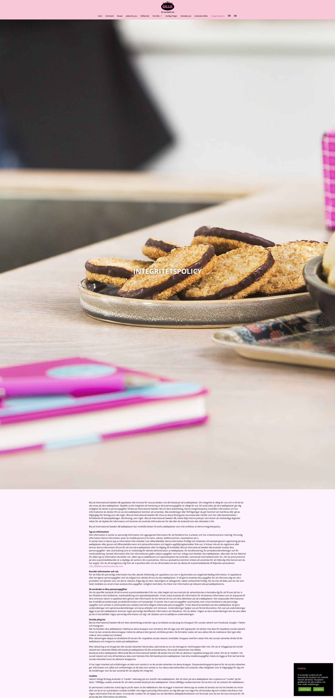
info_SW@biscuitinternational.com (106, 566)
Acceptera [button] (318, 689)
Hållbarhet (144, 16)
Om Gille (156, 16)
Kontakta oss (186, 16)
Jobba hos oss (131, 16)
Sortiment (110, 16)
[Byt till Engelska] (229, 17)
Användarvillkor (201, 16)
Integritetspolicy (218, 16)
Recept (119, 16)
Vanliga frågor (171, 16)
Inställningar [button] (305, 689)
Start (100, 16)
